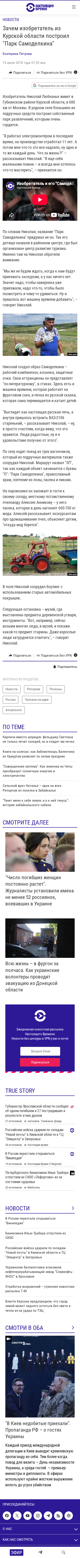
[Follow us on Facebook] (7, 1515)
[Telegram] (40, 1552)
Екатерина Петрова (17, 54)
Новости (11, 19)
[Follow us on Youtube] (27, 1515)
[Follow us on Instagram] (38, 1515)
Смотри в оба (24, 1327)
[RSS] (58, 1515)
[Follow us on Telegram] (48, 1515)
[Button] (20, 73)
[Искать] (63, 1552)
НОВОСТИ (17, 1208)
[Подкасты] (68, 1515)
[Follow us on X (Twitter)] (17, 1515)
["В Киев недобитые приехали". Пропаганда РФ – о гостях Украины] (40, 1376)
